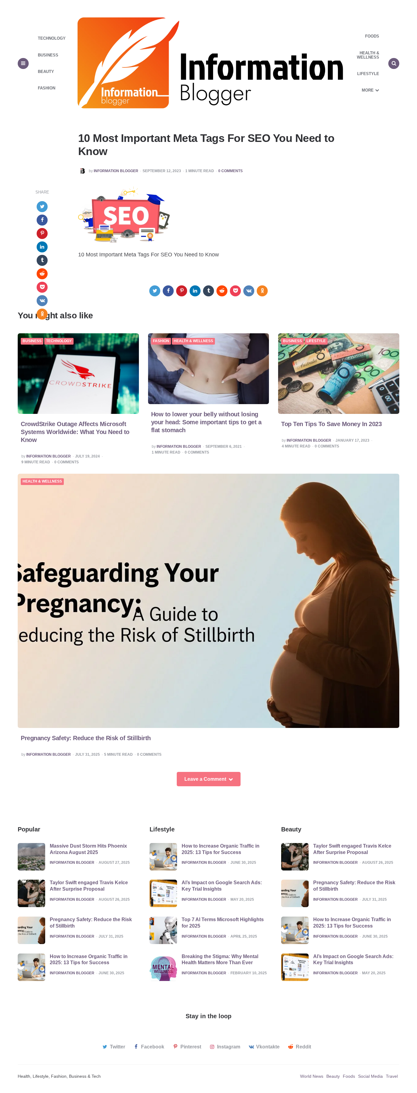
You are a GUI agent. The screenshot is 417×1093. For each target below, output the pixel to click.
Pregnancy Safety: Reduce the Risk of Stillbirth (86, 738)
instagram (228, 1046)
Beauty (46, 71)
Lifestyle (368, 73)
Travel (392, 1076)
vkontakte (268, 1046)
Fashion (46, 88)
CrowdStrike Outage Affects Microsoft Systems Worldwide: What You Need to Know (75, 432)
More (368, 90)
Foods (372, 36)
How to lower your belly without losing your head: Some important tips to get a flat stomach (206, 422)
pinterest (190, 1046)
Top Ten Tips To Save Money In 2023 (331, 424)
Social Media (370, 1076)
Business (48, 55)
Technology (52, 38)
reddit (303, 1046)
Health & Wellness (368, 55)
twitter (117, 1046)
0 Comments (230, 171)
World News (311, 1076)
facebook (152, 1046)
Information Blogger (116, 171)
